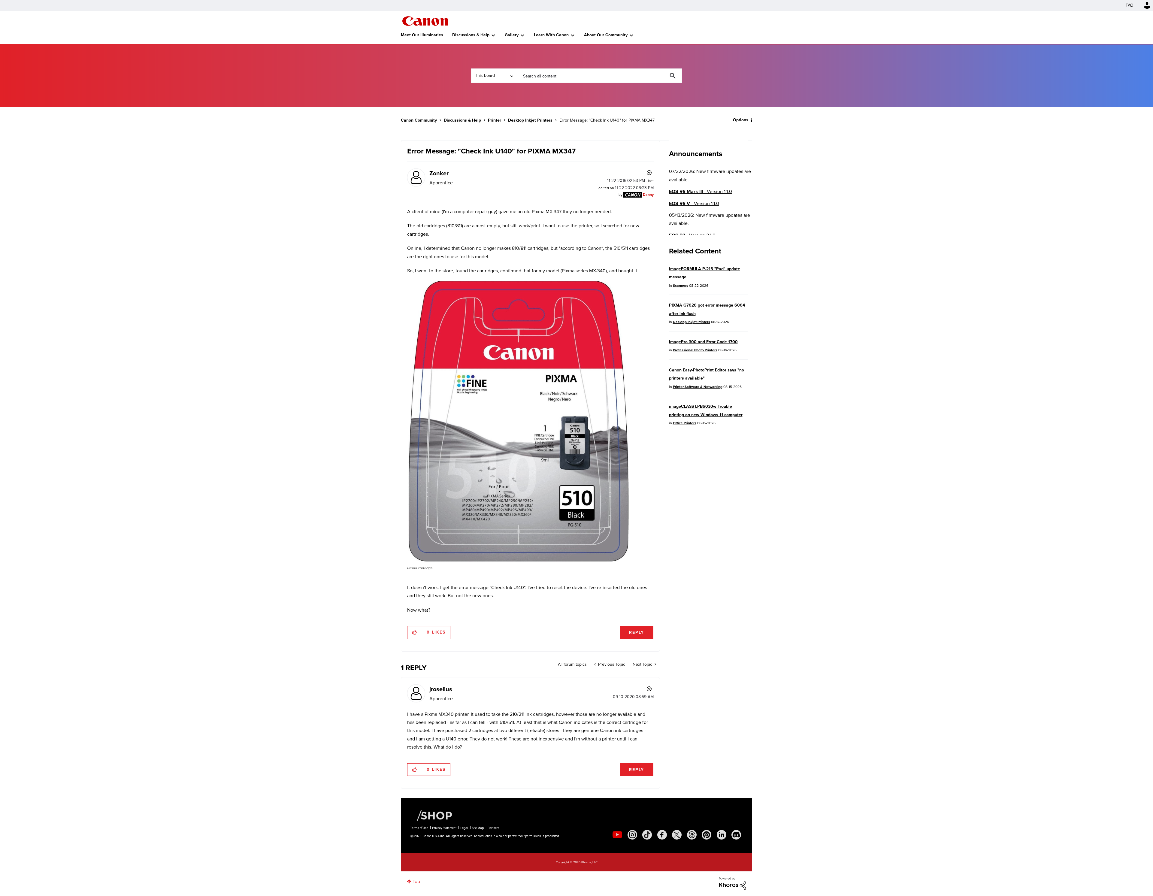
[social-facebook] (662, 835)
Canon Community (425, 21)
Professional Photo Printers (695, 350)
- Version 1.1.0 (700, 191)
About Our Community (606, 35)
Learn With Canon (551, 35)
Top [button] (416, 881)
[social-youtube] (617, 835)
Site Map (478, 828)
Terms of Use (419, 828)
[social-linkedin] (721, 835)
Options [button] (740, 120)
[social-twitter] (677, 835)
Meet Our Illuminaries (422, 35)
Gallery (512, 35)
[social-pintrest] (706, 835)
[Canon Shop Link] (431, 815)
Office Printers (684, 423)
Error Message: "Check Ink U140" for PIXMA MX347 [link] (607, 120)
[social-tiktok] (647, 835)
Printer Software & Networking (697, 386)
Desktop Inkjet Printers (530, 120)
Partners (494, 828)
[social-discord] (736, 835)
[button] (518, 421)
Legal (464, 828)
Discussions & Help (470, 35)
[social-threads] (692, 835)
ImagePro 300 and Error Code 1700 (703, 342)
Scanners (680, 285)
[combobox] (599, 75)
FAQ (1129, 5)
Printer (494, 120)
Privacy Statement (444, 828)
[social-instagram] (632, 835)
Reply (636, 632)
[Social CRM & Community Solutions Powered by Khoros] (732, 883)
